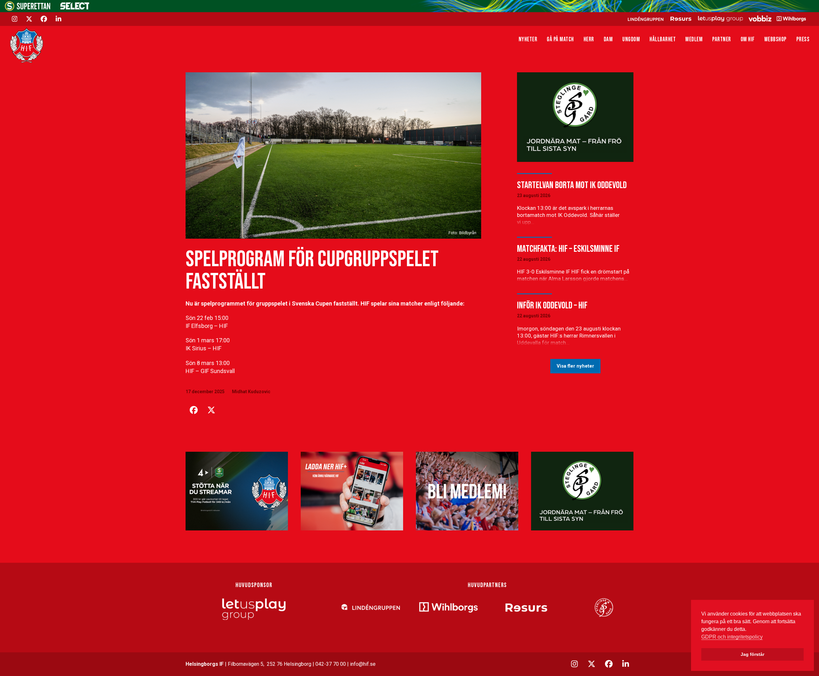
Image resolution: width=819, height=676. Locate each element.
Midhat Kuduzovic (251, 391)
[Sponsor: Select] (75, 8)
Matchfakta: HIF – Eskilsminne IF (568, 249)
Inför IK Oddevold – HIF (552, 305)
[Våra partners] (716, 18)
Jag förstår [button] (752, 654)
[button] (194, 410)
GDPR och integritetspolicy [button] (732, 637)
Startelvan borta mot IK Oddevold (572, 185)
